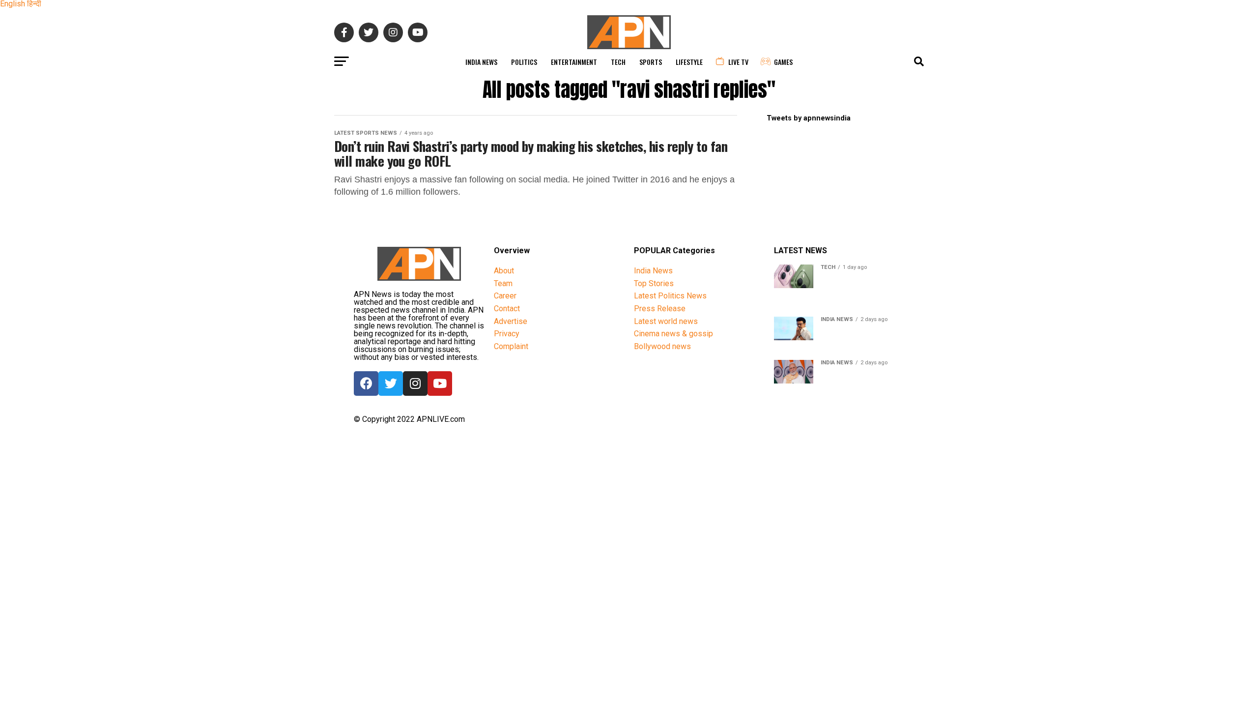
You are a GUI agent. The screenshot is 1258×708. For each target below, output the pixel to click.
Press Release (660, 308)
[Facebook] (366, 383)
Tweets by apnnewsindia (809, 118)
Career (505, 295)
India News (481, 62)
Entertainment (574, 62)
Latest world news (666, 321)
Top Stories (654, 283)
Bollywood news (662, 346)
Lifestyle (689, 62)
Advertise (510, 321)
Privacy (506, 333)
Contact (507, 308)
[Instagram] (415, 383)
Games (783, 62)
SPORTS (650, 62)
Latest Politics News (670, 295)
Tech (618, 62)
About (504, 270)
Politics (524, 62)
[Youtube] (440, 383)
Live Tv (738, 62)
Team (503, 283)
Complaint (511, 346)
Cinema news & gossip (673, 333)
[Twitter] (390, 383)
